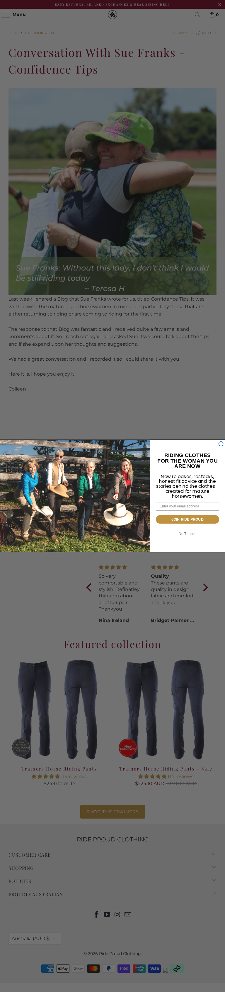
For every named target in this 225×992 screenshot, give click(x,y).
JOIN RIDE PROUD (187, 519)
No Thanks (187, 534)
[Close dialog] (221, 444)
